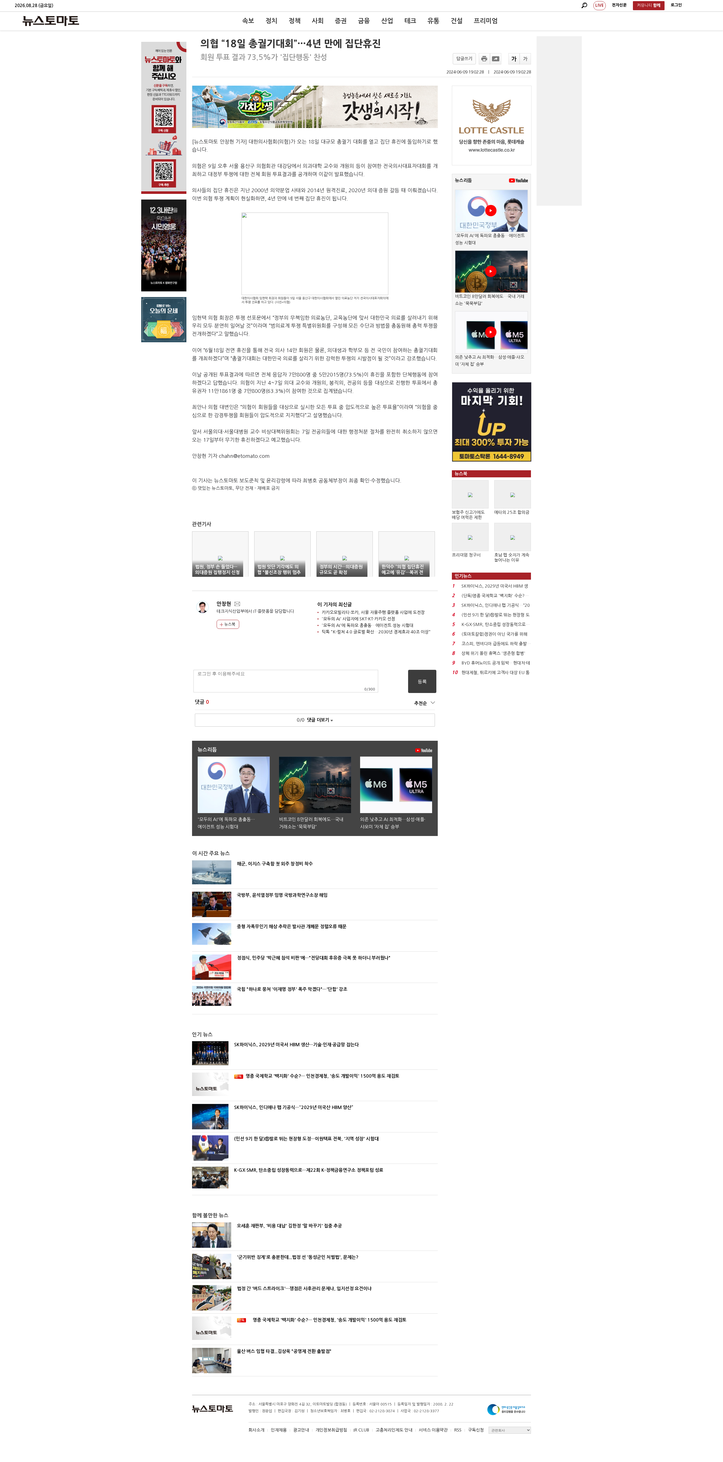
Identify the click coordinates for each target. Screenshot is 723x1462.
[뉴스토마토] (51, 21)
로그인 (676, 5)
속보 (248, 21)
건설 (457, 21)
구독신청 (476, 1430)
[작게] (525, 58)
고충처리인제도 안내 (394, 1430)
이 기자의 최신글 (334, 604)
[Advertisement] (559, 121)
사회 (318, 21)
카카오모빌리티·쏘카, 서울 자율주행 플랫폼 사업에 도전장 (373, 612)
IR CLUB (361, 1430)
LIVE (599, 5)
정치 (271, 21)
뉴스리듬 (463, 180)
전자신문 (619, 5)
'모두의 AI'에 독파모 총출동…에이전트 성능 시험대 (367, 625)
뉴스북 (229, 624)
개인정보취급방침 (331, 1430)
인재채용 (279, 1430)
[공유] (495, 58)
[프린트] (484, 58)
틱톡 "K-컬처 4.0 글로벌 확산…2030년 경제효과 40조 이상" (376, 632)
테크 (410, 21)
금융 (364, 21)
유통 (433, 21)
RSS (457, 1430)
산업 (387, 21)
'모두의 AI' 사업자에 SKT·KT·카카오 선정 (358, 619)
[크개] (514, 58)
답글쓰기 (464, 59)
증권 (341, 21)
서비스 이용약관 (433, 1430)
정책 (294, 21)
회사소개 (256, 1430)
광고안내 (301, 1430)
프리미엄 (486, 21)
